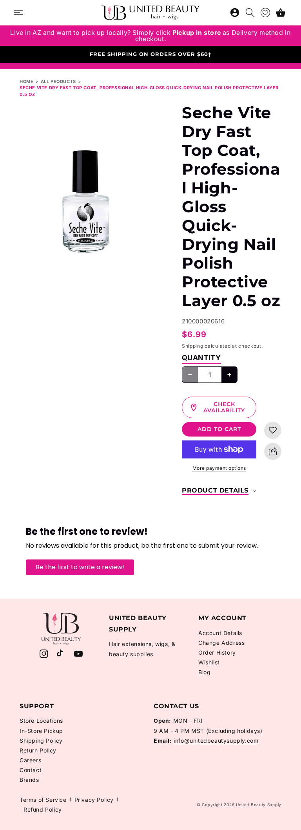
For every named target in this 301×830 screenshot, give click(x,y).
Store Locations (41, 720)
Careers (30, 760)
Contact (31, 770)
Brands (29, 779)
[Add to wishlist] (273, 430)
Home (26, 81)
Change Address (221, 642)
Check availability (224, 407)
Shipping (192, 346)
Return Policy (38, 750)
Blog (204, 672)
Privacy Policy (94, 799)
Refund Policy (43, 809)
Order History (217, 652)
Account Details (220, 633)
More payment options (219, 468)
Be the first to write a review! (80, 567)
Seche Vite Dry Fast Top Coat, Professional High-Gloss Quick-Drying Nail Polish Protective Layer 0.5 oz (149, 91)
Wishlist (209, 662)
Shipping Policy (41, 740)
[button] (280, 12)
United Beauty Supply (258, 804)
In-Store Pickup (41, 730)
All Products (58, 81)
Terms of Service (43, 799)
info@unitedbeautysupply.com (216, 740)
